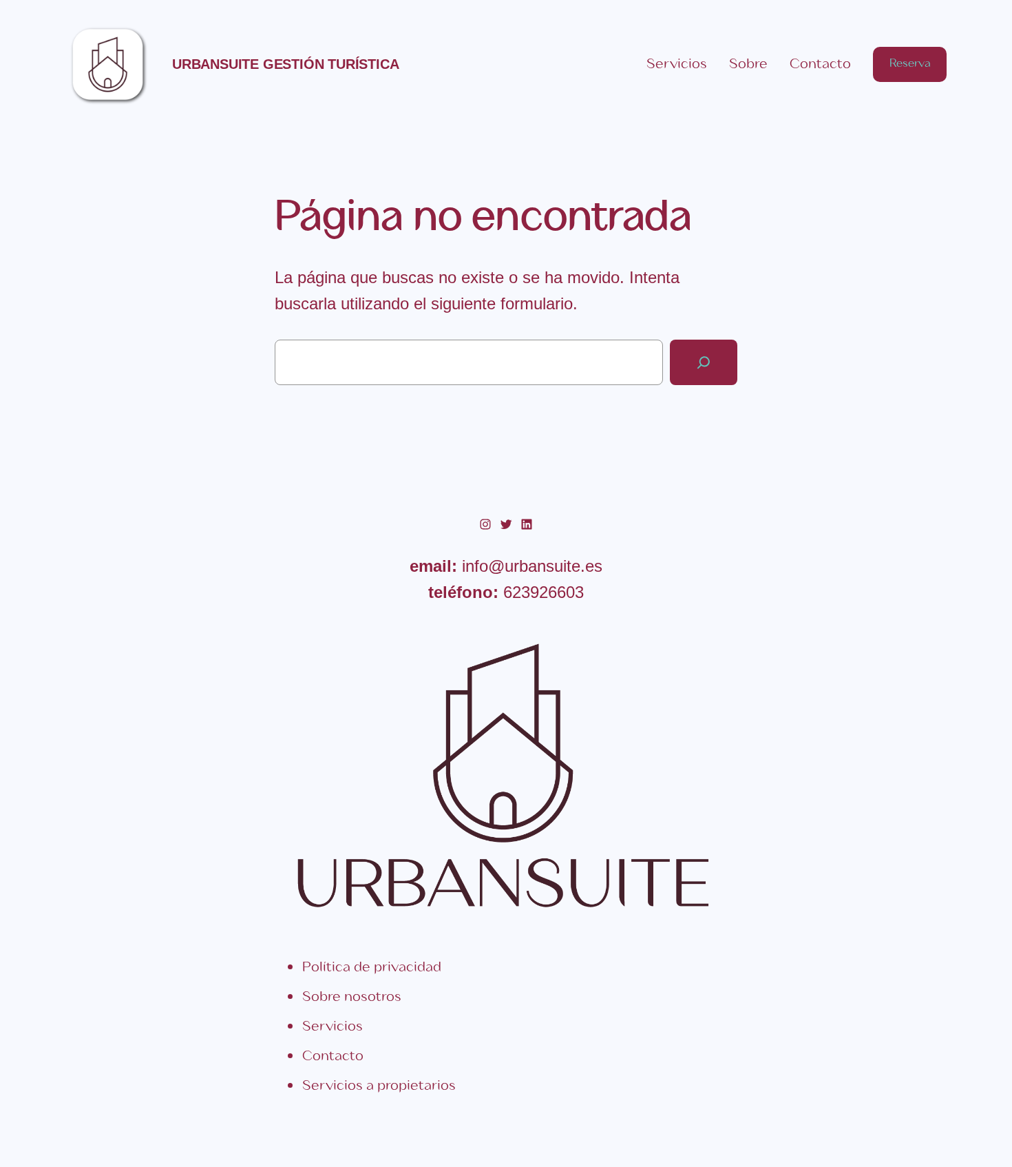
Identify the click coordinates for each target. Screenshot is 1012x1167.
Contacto (332, 1056)
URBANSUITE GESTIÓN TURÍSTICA (285, 64)
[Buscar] (703, 362)
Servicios (332, 1027)
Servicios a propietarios (379, 1086)
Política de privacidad (371, 967)
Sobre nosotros (351, 997)
